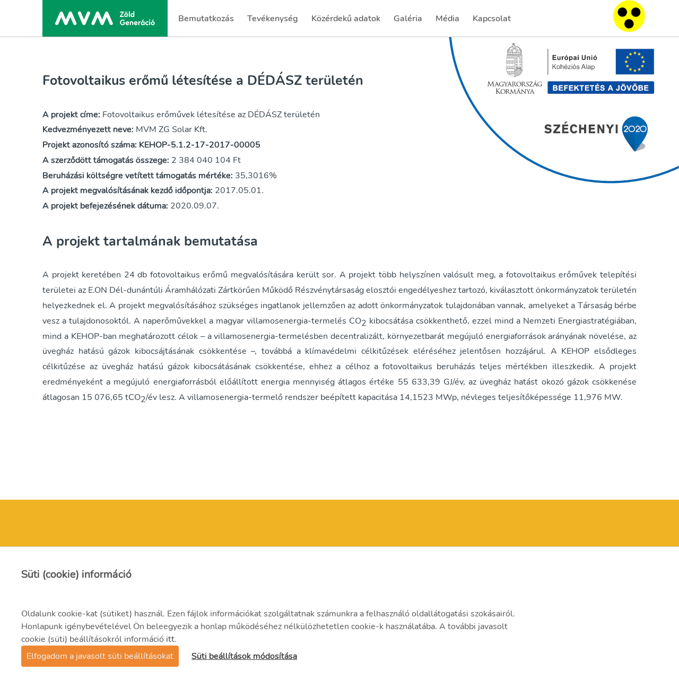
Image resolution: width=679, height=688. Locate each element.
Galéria (409, 22)
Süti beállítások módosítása (244, 656)
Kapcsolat (491, 22)
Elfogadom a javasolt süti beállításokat (100, 656)
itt (170, 639)
